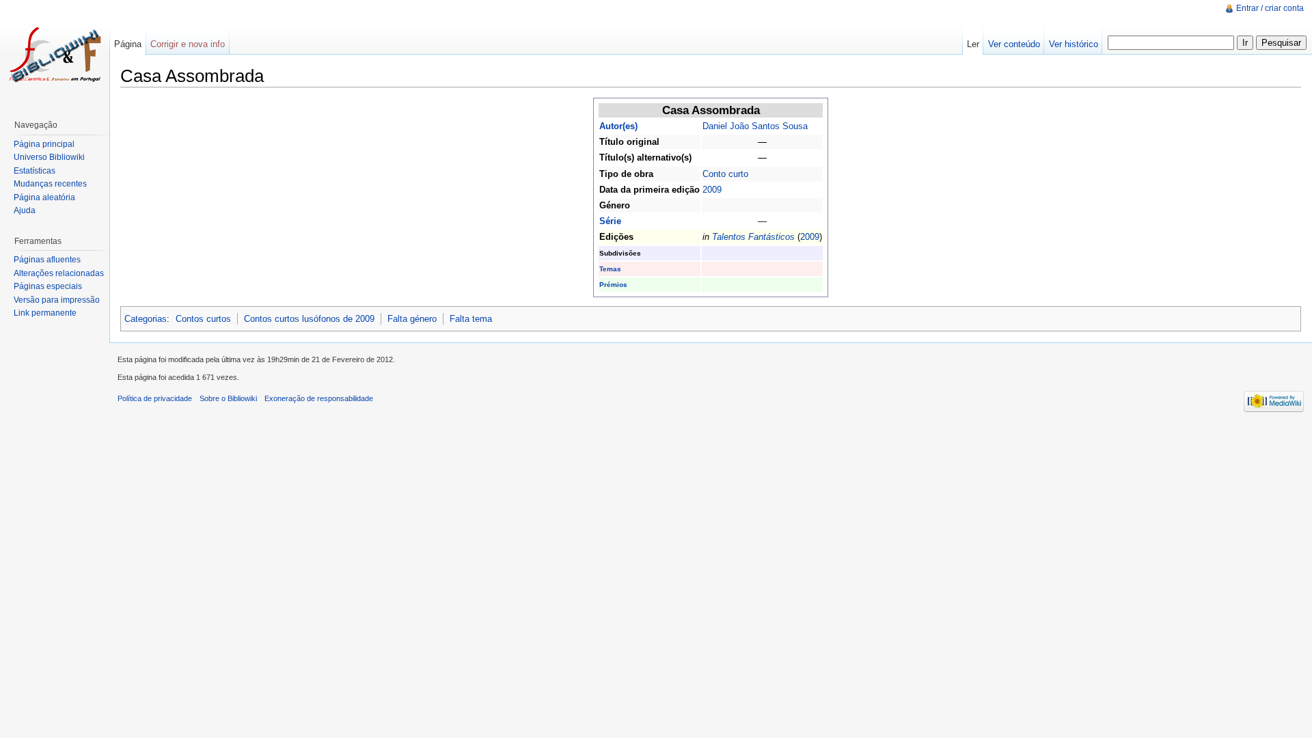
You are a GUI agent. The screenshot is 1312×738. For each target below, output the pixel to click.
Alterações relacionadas (59, 273)
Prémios (613, 284)
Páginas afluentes (47, 259)
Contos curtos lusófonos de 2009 (309, 319)
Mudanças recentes (50, 184)
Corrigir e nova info (187, 44)
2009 (712, 189)
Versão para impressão (57, 300)
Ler (973, 44)
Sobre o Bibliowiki (228, 398)
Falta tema (471, 319)
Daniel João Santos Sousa (755, 126)
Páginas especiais (48, 286)
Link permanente (45, 313)
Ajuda (25, 210)
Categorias (145, 319)
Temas (610, 269)
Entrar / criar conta (1270, 8)
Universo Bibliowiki (49, 157)
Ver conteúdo (1014, 44)
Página (127, 44)
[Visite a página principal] (54, 54)
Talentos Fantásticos (753, 237)
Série (610, 221)
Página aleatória (44, 197)
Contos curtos (203, 319)
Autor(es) (618, 126)
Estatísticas (34, 171)
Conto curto (725, 174)
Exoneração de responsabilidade (318, 398)
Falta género (412, 319)
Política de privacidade (155, 398)
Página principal (44, 144)
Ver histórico (1073, 44)
